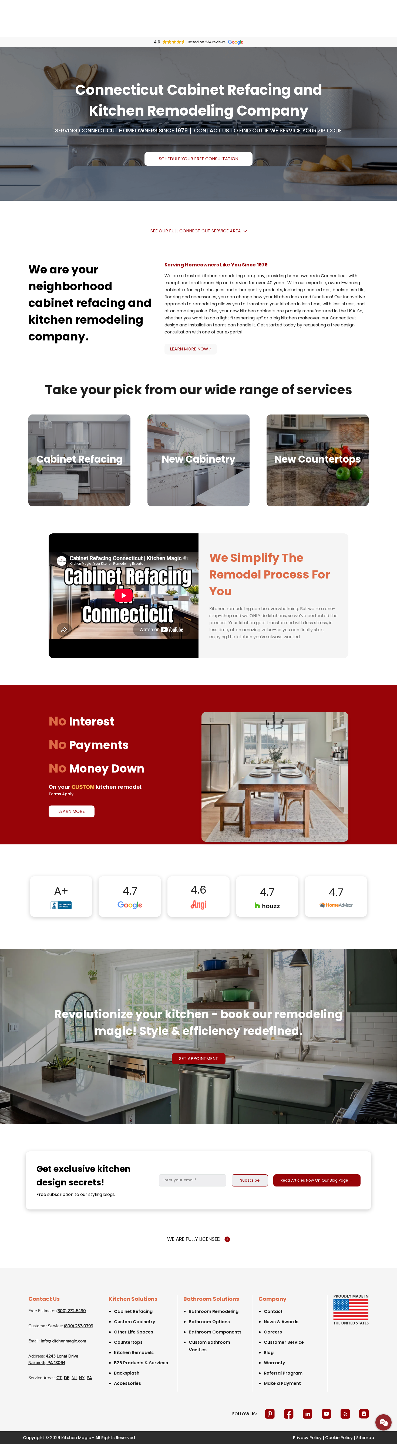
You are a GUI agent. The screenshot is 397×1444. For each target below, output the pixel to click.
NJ (74, 1378)
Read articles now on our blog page (317, 1180)
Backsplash (126, 1373)
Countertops (128, 1342)
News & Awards (281, 1322)
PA (89, 1378)
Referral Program (283, 1373)
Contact (273, 1311)
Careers (273, 1332)
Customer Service (284, 1342)
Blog (269, 1352)
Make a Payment (282, 1383)
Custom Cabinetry (134, 1322)
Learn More (71, 811)
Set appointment (198, 1058)
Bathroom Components (215, 1332)
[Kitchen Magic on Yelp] (346, 1414)
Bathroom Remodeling (213, 1311)
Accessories (127, 1383)
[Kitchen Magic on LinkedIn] (308, 1414)
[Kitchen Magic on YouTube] (327, 1414)
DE (66, 1378)
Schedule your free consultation (198, 159)
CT (59, 1378)
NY (82, 1378)
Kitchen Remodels (134, 1352)
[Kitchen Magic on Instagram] (364, 1414)
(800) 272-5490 (71, 1311)
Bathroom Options (209, 1322)
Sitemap (365, 1437)
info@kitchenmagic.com (63, 1341)
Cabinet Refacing (133, 1311)
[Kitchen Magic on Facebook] (289, 1414)
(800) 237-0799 (78, 1326)
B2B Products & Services (141, 1363)
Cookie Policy (339, 1437)
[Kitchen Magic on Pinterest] (270, 1414)
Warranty (274, 1363)
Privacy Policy (307, 1437)
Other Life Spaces (133, 1332)
